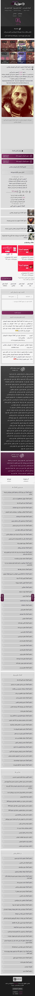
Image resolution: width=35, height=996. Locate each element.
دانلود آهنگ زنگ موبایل (26, 614)
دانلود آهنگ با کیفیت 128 (22, 161)
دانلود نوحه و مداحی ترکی (25, 824)
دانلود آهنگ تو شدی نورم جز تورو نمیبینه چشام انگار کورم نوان (18, 877)
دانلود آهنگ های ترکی (26, 610)
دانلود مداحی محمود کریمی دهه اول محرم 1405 (20, 806)
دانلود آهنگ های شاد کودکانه (24, 659)
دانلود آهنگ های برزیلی (26, 654)
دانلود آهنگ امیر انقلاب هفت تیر (23, 530)
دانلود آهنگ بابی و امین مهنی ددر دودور (21, 685)
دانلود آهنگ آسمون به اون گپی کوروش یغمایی (19, 67)
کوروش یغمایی (23, 120)
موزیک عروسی (28, 967)
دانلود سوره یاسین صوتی (25, 846)
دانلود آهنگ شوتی (27, 619)
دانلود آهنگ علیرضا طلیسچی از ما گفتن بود (21, 716)
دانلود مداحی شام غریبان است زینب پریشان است (19, 792)
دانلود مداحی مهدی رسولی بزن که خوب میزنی (20, 720)
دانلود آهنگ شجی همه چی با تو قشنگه (22, 947)
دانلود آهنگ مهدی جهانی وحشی (23, 887)
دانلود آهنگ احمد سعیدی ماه (24, 883)
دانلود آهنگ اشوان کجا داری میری (23, 858)
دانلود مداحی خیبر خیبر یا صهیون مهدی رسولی (20, 756)
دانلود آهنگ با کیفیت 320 (22, 156)
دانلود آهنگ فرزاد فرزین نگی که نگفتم (22, 923)
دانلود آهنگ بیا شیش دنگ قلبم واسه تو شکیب (20, 932)
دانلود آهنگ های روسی (26, 645)
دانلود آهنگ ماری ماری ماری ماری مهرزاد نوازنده (20, 936)
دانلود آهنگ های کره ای (26, 641)
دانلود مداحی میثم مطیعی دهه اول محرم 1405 (20, 810)
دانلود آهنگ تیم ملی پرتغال (25, 548)
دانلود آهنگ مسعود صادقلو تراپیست (22, 765)
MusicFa (16, 29)
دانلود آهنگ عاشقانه (26, 605)
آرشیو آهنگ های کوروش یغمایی (17, 167)
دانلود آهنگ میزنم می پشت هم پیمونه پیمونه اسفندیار (18, 909)
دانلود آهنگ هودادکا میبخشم (24, 517)
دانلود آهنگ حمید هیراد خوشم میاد (23, 760)
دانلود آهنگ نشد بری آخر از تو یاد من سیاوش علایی (19, 534)
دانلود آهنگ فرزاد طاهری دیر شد (23, 693)
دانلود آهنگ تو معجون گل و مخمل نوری (22, 521)
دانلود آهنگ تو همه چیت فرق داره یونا (22, 905)
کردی (23, 197)
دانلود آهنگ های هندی (26, 650)
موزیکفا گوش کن (6, 279)
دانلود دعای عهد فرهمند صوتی (24, 837)
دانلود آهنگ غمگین (27, 587)
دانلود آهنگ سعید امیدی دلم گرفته (23, 927)
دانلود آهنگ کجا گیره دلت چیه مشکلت (22, 508)
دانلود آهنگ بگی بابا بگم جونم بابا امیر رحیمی (20, 539)
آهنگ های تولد (21, 285)
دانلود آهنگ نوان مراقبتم (25, 867)
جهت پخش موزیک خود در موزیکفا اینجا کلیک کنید (17, 36)
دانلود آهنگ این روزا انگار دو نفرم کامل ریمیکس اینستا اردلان (18, 493)
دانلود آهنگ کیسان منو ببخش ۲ (24, 891)
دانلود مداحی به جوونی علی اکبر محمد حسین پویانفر (19, 819)
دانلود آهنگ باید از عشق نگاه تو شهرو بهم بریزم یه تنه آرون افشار (18, 952)
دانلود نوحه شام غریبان (26, 797)
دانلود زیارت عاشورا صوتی (25, 842)
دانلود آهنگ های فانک (26, 711)
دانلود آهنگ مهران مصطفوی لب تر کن (22, 499)
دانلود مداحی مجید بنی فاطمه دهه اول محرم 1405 (19, 801)
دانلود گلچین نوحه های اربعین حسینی (22, 777)
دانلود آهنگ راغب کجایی (26, 896)
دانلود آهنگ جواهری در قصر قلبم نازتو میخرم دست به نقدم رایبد (18, 564)
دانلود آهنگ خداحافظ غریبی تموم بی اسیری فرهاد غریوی (17, 574)
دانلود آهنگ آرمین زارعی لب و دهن (23, 734)
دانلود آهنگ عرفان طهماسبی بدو (23, 738)
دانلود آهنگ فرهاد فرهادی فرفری (23, 872)
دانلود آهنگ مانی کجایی (25, 863)
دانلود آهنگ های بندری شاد (25, 628)
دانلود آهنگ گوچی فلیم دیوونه (24, 583)
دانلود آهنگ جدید (27, 971)
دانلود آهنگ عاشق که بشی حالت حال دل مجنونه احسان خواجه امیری (18, 942)
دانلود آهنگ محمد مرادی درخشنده (23, 559)
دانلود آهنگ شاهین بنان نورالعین (23, 900)
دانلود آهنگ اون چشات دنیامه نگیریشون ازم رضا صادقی (17, 918)
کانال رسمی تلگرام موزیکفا (17, 172)
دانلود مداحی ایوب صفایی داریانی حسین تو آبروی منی (18, 782)
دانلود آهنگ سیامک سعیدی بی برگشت (22, 689)
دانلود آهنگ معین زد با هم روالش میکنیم (21, 725)
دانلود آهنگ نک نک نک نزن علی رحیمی (22, 525)
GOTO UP (19, 979)
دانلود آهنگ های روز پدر (26, 668)
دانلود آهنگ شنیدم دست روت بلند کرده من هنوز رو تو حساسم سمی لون (18, 553)
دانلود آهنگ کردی (27, 596)
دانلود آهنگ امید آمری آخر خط (24, 503)
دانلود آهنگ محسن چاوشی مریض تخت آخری (21, 751)
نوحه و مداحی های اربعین (25, 833)
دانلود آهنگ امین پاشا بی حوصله (23, 914)
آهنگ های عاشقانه (5, 285)
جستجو (18, 24)
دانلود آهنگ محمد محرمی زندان (24, 698)
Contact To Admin (17, 989)
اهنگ (20, 74)
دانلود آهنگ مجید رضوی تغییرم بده (23, 729)
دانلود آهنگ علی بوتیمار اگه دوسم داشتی (21, 707)
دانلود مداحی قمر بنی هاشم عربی (23, 815)
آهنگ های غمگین (13, 285)
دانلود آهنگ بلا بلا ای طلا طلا (25, 569)
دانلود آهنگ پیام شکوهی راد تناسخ (23, 747)
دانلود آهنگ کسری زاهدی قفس (24, 702)
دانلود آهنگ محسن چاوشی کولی (23, 743)
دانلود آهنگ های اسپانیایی (25, 636)
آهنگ (23, 69)
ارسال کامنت (17, 313)
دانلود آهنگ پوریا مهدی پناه (24, 543)
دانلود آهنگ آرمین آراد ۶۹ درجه (24, 578)
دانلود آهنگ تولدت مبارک (25, 592)
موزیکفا (17, 3)
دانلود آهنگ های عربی (26, 632)
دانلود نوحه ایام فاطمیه (26, 601)
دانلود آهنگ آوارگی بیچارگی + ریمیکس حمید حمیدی (19, 512)
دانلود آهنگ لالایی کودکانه (25, 623)
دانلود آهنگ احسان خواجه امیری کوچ (22, 958)
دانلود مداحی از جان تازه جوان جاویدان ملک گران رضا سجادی (19, 787)
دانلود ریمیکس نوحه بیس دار (24, 828)
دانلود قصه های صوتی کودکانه (24, 663)
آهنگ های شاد (30, 285)
